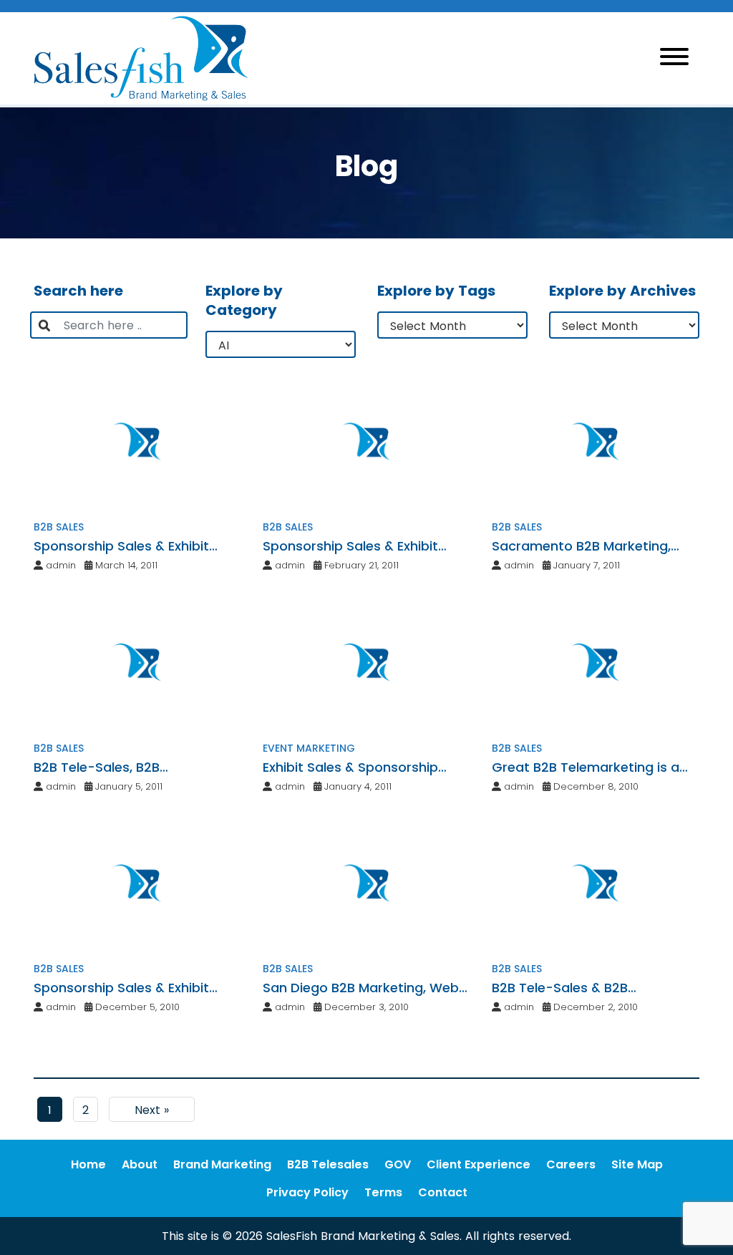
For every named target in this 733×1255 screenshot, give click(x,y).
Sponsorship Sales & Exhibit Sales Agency (121, 546)
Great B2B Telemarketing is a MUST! (585, 767)
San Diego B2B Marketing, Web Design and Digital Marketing (361, 988)
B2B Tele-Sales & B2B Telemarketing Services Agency (593, 988)
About (139, 1164)
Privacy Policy (307, 1192)
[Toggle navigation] (674, 58)
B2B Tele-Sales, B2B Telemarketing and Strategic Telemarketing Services (126, 767)
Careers (571, 1164)
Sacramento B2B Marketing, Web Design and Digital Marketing (581, 546)
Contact (442, 1192)
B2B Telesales (328, 1164)
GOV (397, 1164)
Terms (383, 1192)
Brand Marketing (222, 1164)
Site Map (637, 1164)
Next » (152, 1110)
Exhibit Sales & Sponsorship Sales (350, 767)
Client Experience (478, 1164)
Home (88, 1164)
